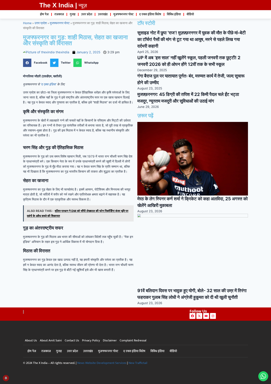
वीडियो (190, 14)
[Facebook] (192, 316)
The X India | (58, 5)
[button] (36, 63)
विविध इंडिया (174, 14)
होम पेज (44, 14)
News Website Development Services (101, 363)
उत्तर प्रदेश (86, 14)
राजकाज (59, 14)
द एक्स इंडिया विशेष (150, 14)
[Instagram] (213, 316)
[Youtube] (206, 316)
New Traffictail (137, 363)
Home (27, 23)
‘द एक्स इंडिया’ (48, 84)
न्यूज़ (83, 5)
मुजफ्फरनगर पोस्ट (123, 14)
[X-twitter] (199, 316)
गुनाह (72, 14)
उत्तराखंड (103, 14)
